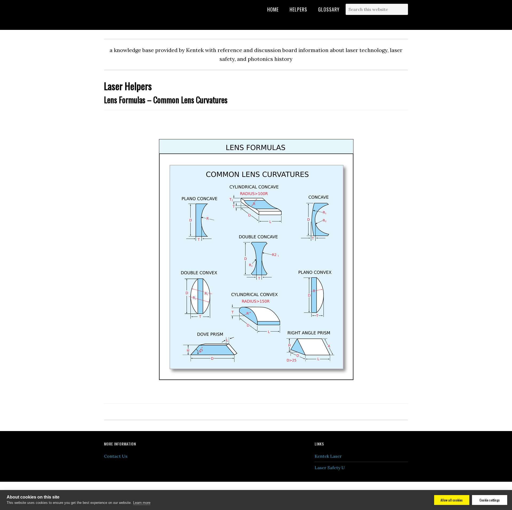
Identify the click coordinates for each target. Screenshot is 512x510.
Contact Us (115, 456)
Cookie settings (489, 500)
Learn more (141, 503)
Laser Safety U (330, 467)
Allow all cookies (452, 500)
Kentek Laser (328, 456)
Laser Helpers (158, 16)
